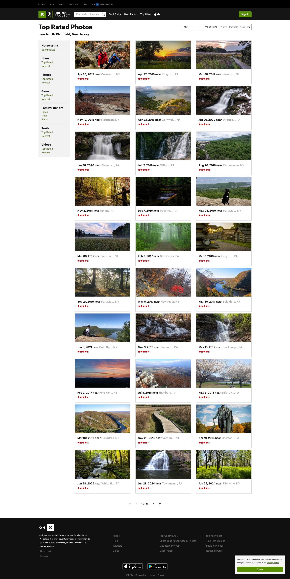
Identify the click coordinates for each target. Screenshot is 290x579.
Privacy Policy (273, 563)
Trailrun (74, 4)
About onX (45, 551)
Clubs (116, 550)
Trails (44, 115)
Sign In (245, 14)
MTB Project (166, 550)
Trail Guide (115, 14)
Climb (41, 4)
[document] (260, 565)
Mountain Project (169, 545)
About (116, 535)
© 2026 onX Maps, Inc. (136, 575)
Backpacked (48, 49)
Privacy (161, 575)
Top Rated (47, 62)
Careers (43, 556)
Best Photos (131, 14)
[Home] (55, 14)
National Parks (214, 550)
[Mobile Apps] (157, 14)
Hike (61, 4)
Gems (44, 119)
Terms (152, 575)
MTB (52, 4)
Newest (45, 66)
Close (260, 569)
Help (115, 540)
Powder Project (214, 545)
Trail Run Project (215, 540)
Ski (85, 4)
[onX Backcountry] (102, 4)
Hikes (44, 111)
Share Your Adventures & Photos (177, 540)
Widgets (117, 545)
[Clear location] (249, 27)
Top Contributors (169, 535)
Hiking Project (214, 535)
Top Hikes (146, 14)
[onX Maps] (46, 529)
